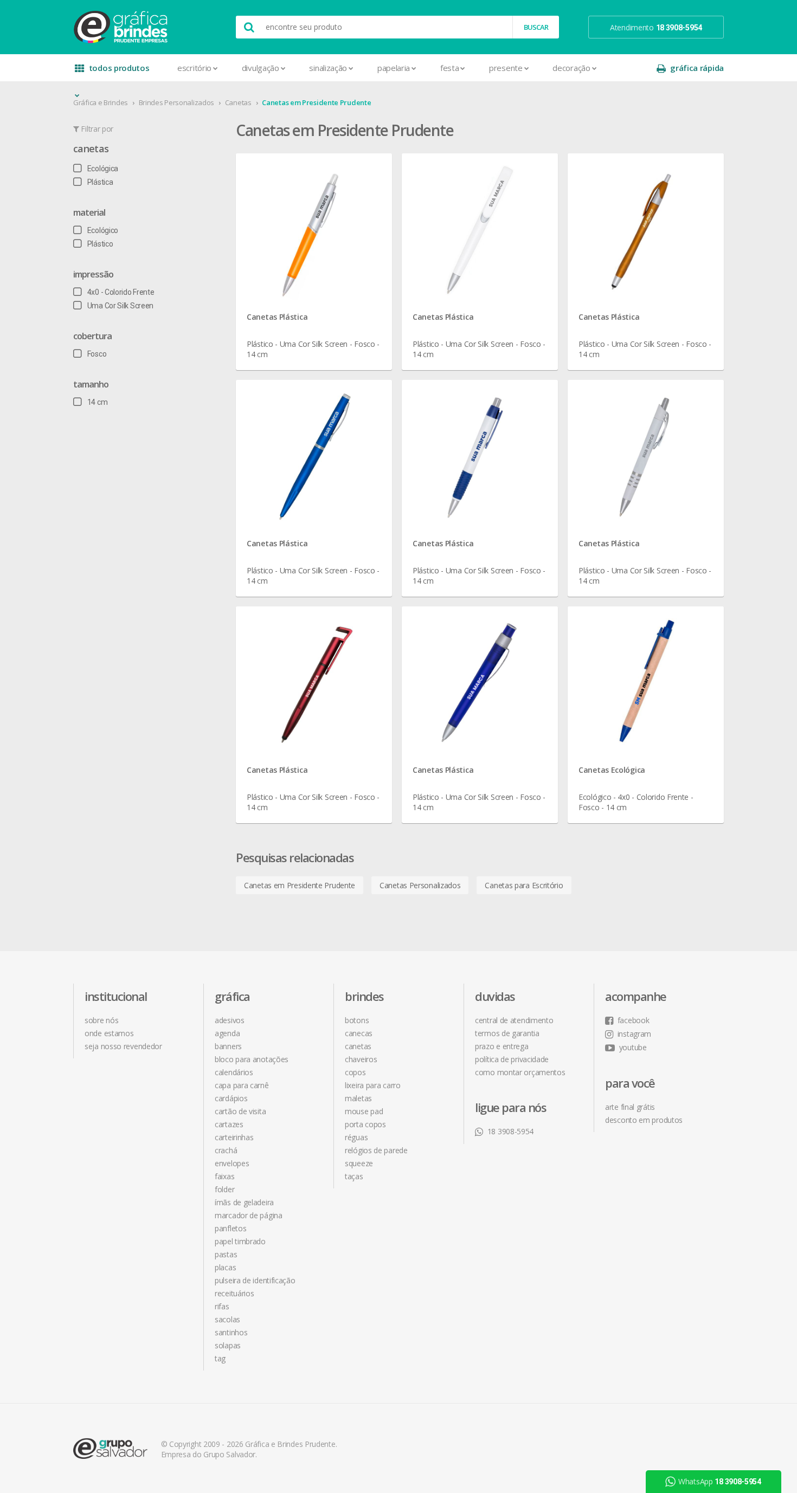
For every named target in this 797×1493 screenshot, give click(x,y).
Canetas (238, 102)
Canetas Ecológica (612, 770)
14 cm (97, 402)
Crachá (226, 1150)
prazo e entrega (502, 1046)
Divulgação (260, 67)
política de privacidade (512, 1059)
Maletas (358, 1098)
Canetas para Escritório (524, 885)
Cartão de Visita (240, 1111)
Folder (224, 1189)
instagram (634, 1034)
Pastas (226, 1254)
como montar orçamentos (520, 1072)
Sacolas (227, 1319)
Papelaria (393, 67)
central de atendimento (514, 1020)
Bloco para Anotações (251, 1059)
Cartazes (229, 1124)
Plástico (100, 244)
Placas (225, 1267)
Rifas (222, 1306)
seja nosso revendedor (123, 1046)
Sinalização (328, 67)
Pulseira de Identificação (255, 1280)
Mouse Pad (364, 1111)
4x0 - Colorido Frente (120, 292)
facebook (633, 1020)
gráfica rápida (697, 67)
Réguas (356, 1137)
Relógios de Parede (376, 1150)
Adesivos (230, 1020)
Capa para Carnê (242, 1085)
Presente (506, 67)
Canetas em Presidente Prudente (316, 102)
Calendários (234, 1072)
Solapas (228, 1345)
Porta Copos (365, 1124)
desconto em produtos (644, 1120)
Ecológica (102, 168)
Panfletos (230, 1228)
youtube (633, 1047)
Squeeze (359, 1163)
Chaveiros (361, 1059)
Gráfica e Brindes (100, 102)
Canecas (358, 1033)
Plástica (100, 182)
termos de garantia (507, 1033)
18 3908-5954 (510, 1131)
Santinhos (231, 1332)
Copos (355, 1072)
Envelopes (232, 1163)
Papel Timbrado (240, 1241)
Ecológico (102, 230)
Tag (220, 1358)
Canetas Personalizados (420, 885)
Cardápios (231, 1098)
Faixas (224, 1176)
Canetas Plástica (277, 317)
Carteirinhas (234, 1137)
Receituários (234, 1293)
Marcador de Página (248, 1215)
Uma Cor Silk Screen (120, 305)
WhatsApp (719, 1481)
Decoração (571, 67)
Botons (357, 1020)
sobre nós (101, 1020)
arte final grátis (630, 1107)
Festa (449, 67)
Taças (354, 1176)
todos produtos (119, 67)
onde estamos (109, 1033)
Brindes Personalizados (176, 102)
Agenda (227, 1033)
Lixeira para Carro (373, 1085)
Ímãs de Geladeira (244, 1202)
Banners (228, 1046)
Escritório (194, 67)
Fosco (96, 354)
